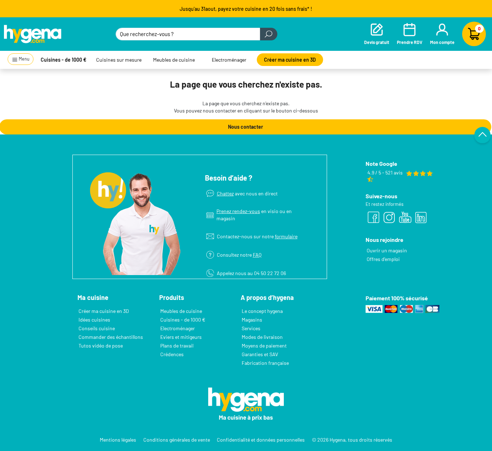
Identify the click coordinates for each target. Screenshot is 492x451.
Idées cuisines (94, 320)
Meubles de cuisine (174, 60)
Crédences (172, 354)
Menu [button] (24, 58)
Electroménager (229, 60)
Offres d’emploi (383, 259)
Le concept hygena (262, 311)
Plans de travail (176, 345)
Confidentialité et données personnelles (261, 440)
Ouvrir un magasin (387, 250)
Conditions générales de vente (176, 440)
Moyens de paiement (264, 345)
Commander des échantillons (111, 337)
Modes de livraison (262, 337)
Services (251, 328)
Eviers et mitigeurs (181, 337)
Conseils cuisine (97, 328)
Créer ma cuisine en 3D (290, 60)
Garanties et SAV (260, 354)
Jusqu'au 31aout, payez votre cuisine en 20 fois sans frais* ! (246, 9)
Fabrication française (265, 363)
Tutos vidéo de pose (101, 345)
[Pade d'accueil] (32, 34)
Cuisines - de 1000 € (63, 60)
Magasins (252, 320)
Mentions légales (118, 440)
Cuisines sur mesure (119, 60)
